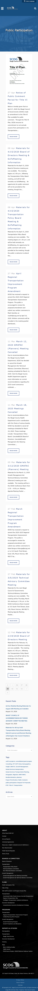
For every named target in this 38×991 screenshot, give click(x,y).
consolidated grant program (24, 761)
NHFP (20, 774)
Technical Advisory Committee (11, 868)
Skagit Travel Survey (8, 936)
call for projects (10, 761)
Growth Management (22, 766)
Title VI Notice (20, 982)
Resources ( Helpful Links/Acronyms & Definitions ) (15, 844)
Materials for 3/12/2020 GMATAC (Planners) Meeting (19, 465)
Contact (4, 836)
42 (22, 689)
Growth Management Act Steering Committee (15, 875)
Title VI (11, 785)
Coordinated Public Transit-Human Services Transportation (18, 896)
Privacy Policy (20, 980)
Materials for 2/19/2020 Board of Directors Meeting (19, 636)
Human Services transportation (15, 769)
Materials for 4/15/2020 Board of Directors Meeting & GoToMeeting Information (19, 155)
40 (12, 689)
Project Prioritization (12, 780)
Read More (13, 136)
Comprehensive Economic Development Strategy (16, 905)
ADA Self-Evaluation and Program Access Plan (14, 890)
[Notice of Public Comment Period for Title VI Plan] (19, 71)
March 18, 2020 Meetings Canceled (17, 408)
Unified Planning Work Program (11, 916)
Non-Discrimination (7, 847)
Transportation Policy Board (10, 866)
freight (8, 766)
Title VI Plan (5, 887)
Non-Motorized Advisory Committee (12, 870)
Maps (3, 944)
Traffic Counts (6, 949)
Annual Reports (6, 839)
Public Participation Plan (8, 885)
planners (19, 777)
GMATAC (12, 766)
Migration (15, 774)
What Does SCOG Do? (8, 833)
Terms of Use (5, 853)
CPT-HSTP (15, 764)
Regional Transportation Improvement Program (15, 914)
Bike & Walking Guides (9, 947)
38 (26, 685)
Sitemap (20, 985)
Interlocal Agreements (8, 842)
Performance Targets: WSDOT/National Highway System (18, 951)
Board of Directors (7, 861)
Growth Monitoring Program (10, 921)
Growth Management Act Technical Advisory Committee (17, 877)
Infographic (9, 774)
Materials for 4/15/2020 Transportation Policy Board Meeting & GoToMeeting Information (19, 218)
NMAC (24, 774)
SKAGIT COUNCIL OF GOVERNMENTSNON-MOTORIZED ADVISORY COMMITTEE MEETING (17, 718)
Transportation (18, 785)
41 (17, 689)
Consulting (9, 764)
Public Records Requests (8, 850)
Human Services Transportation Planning (17, 772)
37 (22, 685)
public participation (11, 782)
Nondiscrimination (11, 777)
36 (17, 685)
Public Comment (22, 780)
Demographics (26, 764)
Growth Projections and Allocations (12, 923)
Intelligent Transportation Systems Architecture (15, 900)
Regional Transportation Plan (10, 898)
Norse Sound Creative (30, 989)
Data (20, 764)
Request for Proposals (23, 782)
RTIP (7, 785)
